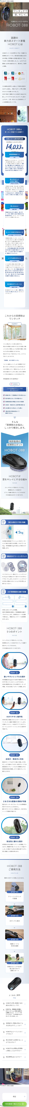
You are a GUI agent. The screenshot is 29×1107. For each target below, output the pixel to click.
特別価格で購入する (13, 1104)
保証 (14, 1096)
